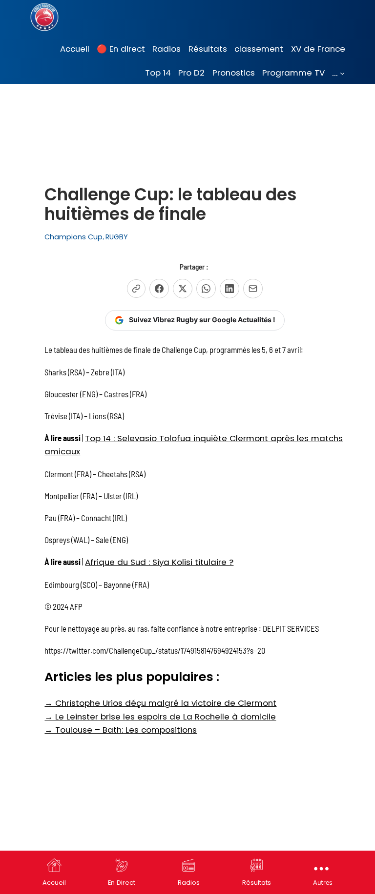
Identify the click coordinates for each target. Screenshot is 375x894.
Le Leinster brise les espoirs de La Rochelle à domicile (160, 716)
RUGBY (116, 237)
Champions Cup (73, 237)
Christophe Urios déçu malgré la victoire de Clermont (160, 703)
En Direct (121, 882)
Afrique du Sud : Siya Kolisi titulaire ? (159, 562)
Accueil (54, 882)
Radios (189, 882)
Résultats (256, 882)
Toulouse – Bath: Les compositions (120, 730)
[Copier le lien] (136, 288)
